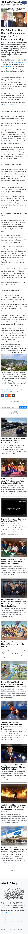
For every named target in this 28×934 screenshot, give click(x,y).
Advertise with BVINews (7, 919)
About (21, 929)
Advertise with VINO (6, 917)
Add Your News (5, 923)
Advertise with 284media (8, 915)
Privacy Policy (5, 931)
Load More (14, 870)
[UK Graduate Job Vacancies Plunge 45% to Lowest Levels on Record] (14, 630)
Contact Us (16, 929)
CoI (3, 64)
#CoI (17, 392)
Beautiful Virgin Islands (14, 2)
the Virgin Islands (9, 104)
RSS (4, 925)
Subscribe (23, 407)
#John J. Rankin (10, 392)
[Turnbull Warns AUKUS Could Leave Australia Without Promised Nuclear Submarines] (14, 427)
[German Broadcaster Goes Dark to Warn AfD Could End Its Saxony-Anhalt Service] (14, 507)
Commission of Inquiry (16, 62)
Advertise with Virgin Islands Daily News (12, 921)
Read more (4, 912)
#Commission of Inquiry (8, 390)
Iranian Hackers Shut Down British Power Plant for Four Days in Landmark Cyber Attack (16, 9)
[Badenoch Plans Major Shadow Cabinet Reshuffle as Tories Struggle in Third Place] (14, 547)
